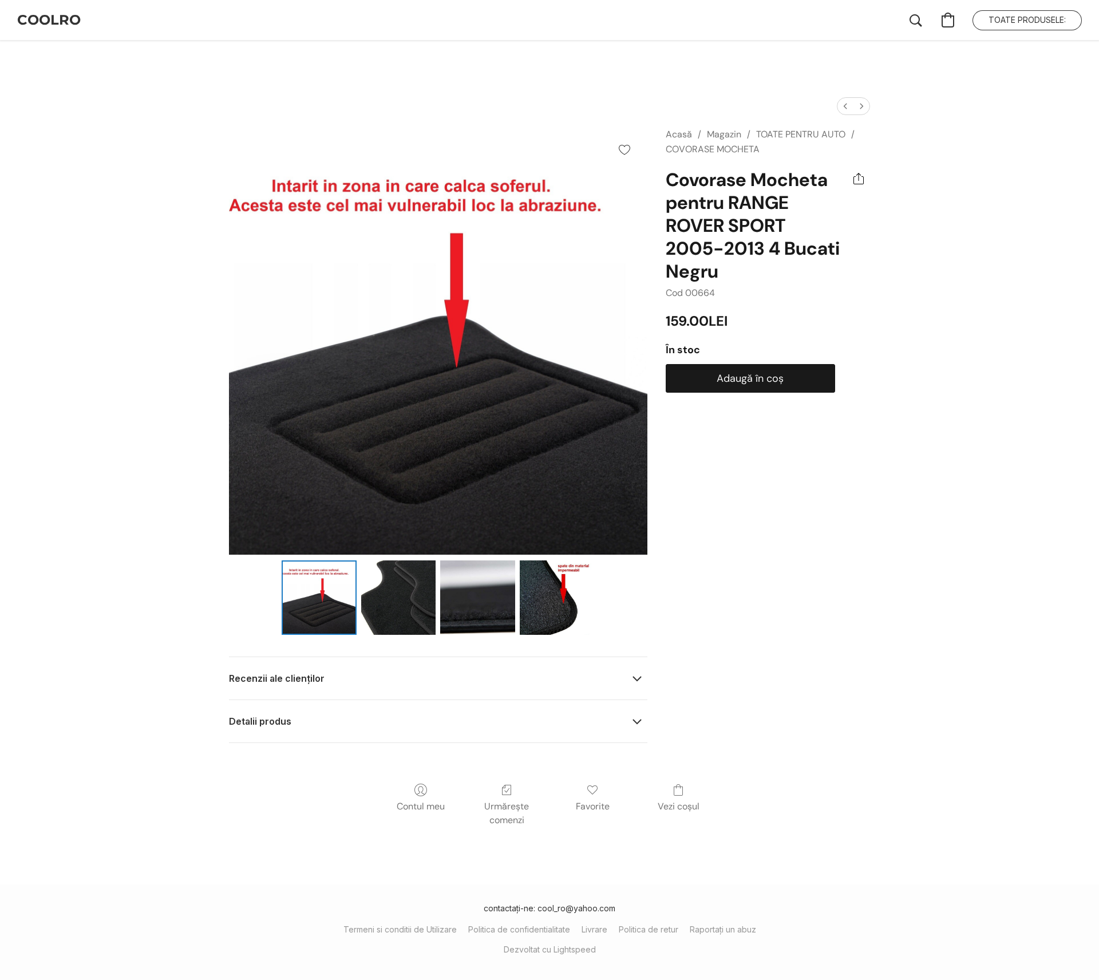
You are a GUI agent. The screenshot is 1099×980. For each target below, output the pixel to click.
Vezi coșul (678, 806)
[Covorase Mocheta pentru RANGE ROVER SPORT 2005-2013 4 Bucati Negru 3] (557, 597)
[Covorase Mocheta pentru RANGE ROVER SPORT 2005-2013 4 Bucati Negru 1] (398, 597)
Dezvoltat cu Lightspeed (550, 949)
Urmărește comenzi (506, 813)
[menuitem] (845, 106)
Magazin (724, 134)
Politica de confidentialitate (519, 929)
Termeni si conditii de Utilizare (400, 929)
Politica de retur (648, 929)
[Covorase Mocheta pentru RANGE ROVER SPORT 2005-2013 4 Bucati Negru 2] (477, 597)
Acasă (679, 134)
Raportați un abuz (723, 929)
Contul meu (421, 806)
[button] (49, 20)
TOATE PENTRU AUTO (800, 134)
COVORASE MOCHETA (713, 149)
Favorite (593, 806)
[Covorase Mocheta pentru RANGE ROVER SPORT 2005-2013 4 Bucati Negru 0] (319, 597)
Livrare (594, 929)
